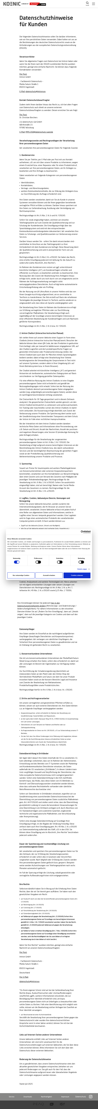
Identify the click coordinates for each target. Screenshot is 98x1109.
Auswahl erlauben (49, 575)
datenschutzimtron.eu (29, 982)
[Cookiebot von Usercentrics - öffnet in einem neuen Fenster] (82, 531)
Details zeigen (82, 569)
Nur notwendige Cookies (21, 575)
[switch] (38, 562)
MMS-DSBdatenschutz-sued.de (39, 132)
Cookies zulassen (77, 575)
